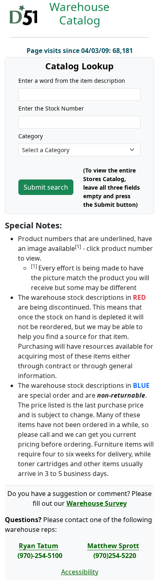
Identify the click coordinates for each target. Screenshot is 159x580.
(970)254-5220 (114, 555)
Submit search (46, 187)
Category (30, 136)
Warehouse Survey (96, 503)
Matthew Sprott (113, 545)
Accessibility (79, 571)
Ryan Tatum (38, 545)
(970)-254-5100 (40, 555)
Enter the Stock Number (51, 108)
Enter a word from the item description (71, 80)
